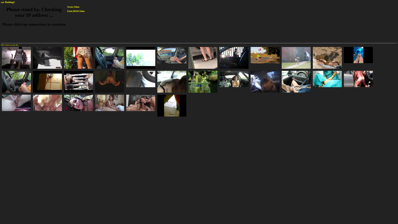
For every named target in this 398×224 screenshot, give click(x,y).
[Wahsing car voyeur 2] (140, 71)
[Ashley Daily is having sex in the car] (78, 94)
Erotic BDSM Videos (76, 11)
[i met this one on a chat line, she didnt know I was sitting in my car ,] (296, 47)
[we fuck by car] (358, 71)
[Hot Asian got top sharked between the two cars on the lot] (47, 47)
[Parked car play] (16, 94)
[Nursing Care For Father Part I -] (109, 94)
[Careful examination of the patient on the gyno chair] (327, 71)
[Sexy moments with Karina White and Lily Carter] (140, 94)
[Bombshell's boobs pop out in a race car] (234, 71)
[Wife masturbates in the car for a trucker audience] (296, 71)
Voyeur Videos (73, 7)
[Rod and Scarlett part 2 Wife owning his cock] (109, 71)
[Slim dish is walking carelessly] (16, 47)
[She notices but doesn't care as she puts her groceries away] (140, 47)
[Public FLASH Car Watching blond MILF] (16, 71)
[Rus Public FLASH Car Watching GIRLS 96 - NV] (265, 47)
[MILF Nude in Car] (171, 71)
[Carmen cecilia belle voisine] (47, 71)
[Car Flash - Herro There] (171, 47)
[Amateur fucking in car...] (47, 94)
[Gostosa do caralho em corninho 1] (78, 71)
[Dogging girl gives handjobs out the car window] (265, 71)
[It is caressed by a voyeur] (327, 47)
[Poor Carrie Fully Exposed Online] (171, 94)
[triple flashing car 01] (234, 47)
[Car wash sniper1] (202, 47)
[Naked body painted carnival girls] (202, 71)
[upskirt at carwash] (78, 47)
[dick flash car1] (109, 47)
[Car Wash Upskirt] (358, 47)
